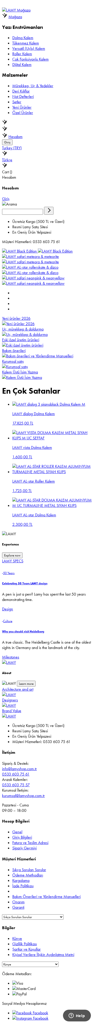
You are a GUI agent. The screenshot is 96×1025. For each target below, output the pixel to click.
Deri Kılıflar (21, 91)
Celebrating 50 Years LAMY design (24, 583)
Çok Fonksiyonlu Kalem (30, 59)
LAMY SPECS (12, 561)
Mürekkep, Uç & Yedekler (32, 85)
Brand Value (11, 710)
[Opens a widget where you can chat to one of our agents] (77, 1016)
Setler (16, 102)
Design (7, 609)
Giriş (7, 142)
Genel (17, 832)
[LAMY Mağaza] (16, 10)
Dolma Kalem (22, 37)
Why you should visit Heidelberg (23, 631)
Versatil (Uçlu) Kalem (28, 48)
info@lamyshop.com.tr (19, 768)
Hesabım (15, 136)
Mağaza (15, 16)
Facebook (40, 1013)
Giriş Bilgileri (22, 837)
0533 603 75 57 (16, 785)
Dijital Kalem (21, 64)
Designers (10, 700)
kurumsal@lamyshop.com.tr (23, 795)
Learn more (26, 683)
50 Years (9, 573)
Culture (7, 621)
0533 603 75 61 (15, 774)
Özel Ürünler (22, 112)
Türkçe (7, 160)
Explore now (12, 555)
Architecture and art (17, 689)
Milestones (10, 657)
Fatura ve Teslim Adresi (30, 842)
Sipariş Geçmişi (24, 848)
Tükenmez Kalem (25, 43)
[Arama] (49, 211)
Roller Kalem (22, 53)
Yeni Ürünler (21, 107)
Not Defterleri (23, 96)
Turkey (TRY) (12, 148)
